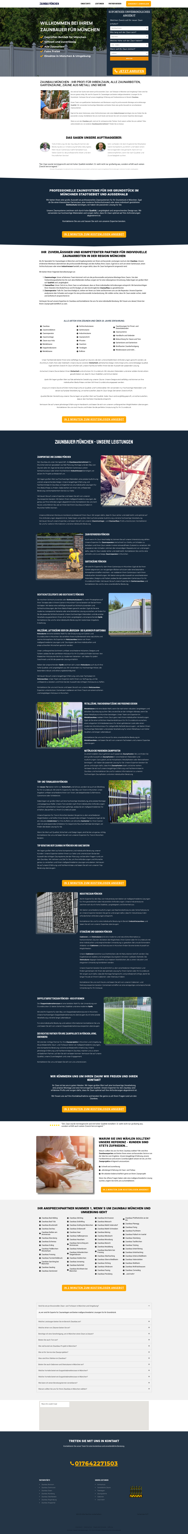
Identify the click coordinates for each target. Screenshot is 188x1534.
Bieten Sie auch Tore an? (48, 1340)
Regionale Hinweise (100, 1527)
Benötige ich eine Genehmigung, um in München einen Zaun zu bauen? (66, 1334)
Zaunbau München (49, 4)
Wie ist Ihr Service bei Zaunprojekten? (53, 1352)
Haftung (110, 1527)
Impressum (78, 1527)
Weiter (129, 58)
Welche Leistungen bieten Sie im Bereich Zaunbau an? (59, 1321)
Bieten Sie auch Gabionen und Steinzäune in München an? (61, 1364)
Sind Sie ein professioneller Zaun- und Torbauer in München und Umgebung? (68, 1306)
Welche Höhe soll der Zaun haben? (126, 40)
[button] (94, 1306)
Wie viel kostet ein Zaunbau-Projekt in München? (57, 1346)
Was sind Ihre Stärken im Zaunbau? (52, 1358)
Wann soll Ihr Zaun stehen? (122, 49)
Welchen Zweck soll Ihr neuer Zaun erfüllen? (126, 22)
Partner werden (115, 3)
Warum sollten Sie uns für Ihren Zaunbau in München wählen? (62, 1389)
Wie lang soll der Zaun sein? (123, 32)
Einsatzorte (85, 3)
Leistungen (99, 3)
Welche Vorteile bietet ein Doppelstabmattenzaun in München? (63, 1370)
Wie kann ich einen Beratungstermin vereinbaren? (57, 1383)
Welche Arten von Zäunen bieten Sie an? (54, 1327)
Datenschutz (88, 1527)
